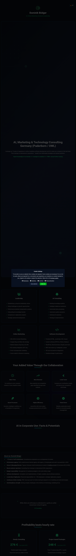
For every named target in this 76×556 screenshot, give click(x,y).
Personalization (50, 281)
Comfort (41, 281)
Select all (43, 283)
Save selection (34, 283)
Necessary (26, 281)
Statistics (33, 281)
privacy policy (54, 278)
